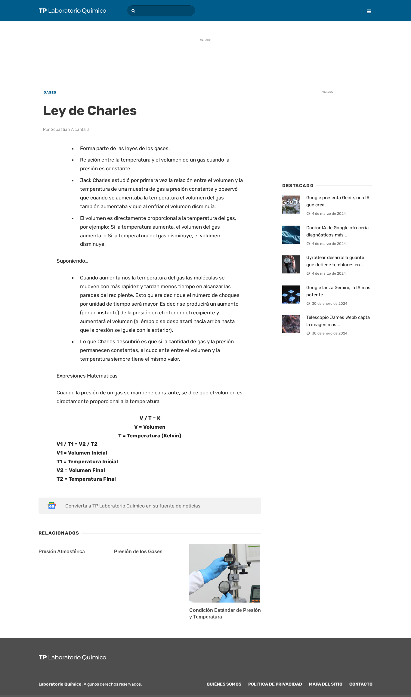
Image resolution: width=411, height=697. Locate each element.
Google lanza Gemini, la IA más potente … (338, 291)
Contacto (360, 684)
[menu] (366, 7)
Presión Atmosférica (62, 551)
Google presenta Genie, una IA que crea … (337, 201)
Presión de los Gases (138, 551)
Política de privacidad (275, 684)
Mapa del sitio (325, 684)
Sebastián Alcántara (70, 129)
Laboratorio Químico (60, 684)
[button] (132, 10)
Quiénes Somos (224, 684)
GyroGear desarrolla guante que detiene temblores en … (335, 261)
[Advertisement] (205, 58)
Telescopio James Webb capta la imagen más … (338, 321)
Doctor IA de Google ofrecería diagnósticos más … (337, 231)
